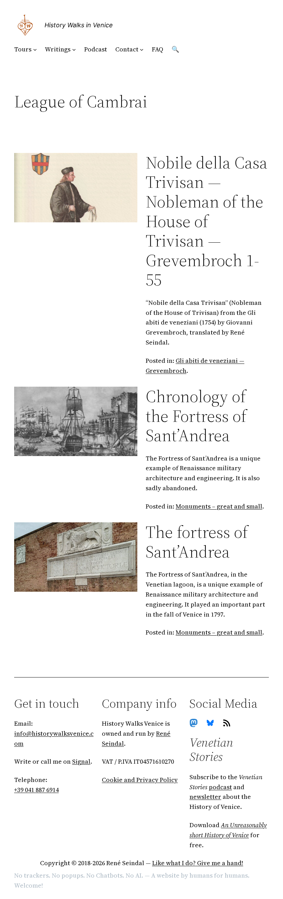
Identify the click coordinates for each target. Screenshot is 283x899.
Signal (81, 761)
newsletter (205, 796)
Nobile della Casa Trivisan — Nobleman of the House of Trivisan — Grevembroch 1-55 (206, 221)
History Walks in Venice (79, 25)
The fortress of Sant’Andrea (197, 541)
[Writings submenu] (74, 49)
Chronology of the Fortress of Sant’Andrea (196, 416)
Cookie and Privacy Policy (140, 779)
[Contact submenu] (142, 49)
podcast (220, 787)
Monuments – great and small (219, 506)
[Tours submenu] (35, 49)
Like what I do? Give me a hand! (197, 863)
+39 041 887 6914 (36, 789)
